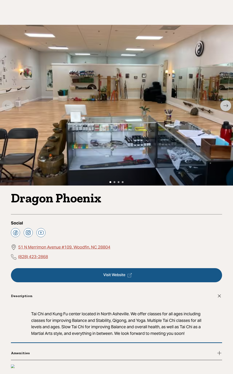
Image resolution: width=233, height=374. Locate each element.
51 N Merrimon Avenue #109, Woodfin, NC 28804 (64, 247)
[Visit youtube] (41, 232)
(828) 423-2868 (33, 256)
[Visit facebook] (15, 232)
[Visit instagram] (28, 232)
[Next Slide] (225, 105)
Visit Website (114, 275)
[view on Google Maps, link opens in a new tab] (13, 366)
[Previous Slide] (7, 105)
